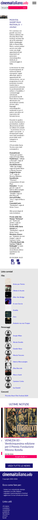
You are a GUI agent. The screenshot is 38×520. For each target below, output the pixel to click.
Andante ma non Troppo (21, 323)
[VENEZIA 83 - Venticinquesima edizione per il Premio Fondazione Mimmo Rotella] (20, 423)
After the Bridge (18, 297)
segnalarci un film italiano (12, 491)
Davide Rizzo (17, 349)
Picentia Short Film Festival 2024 (16, 396)
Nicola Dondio (18, 342)
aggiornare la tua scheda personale (16, 495)
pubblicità (6, 512)
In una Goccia (18, 304)
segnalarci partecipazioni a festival (15, 493)
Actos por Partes (19, 284)
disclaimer (6, 514)
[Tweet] (17, 261)
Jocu (14, 317)
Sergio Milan (17, 336)
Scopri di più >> (20, 457)
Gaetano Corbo (18, 381)
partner (5, 516)
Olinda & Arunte (18, 291)
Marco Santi (17, 375)
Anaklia (15, 310)
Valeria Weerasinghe (20, 362)
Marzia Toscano (18, 355)
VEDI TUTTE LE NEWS (19, 465)
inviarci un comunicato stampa (14, 489)
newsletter (6, 510)
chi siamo (6, 506)
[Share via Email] (13, 263)
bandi (4, 518)
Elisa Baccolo (17, 368)
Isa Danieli (16, 388)
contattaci (6, 508)
